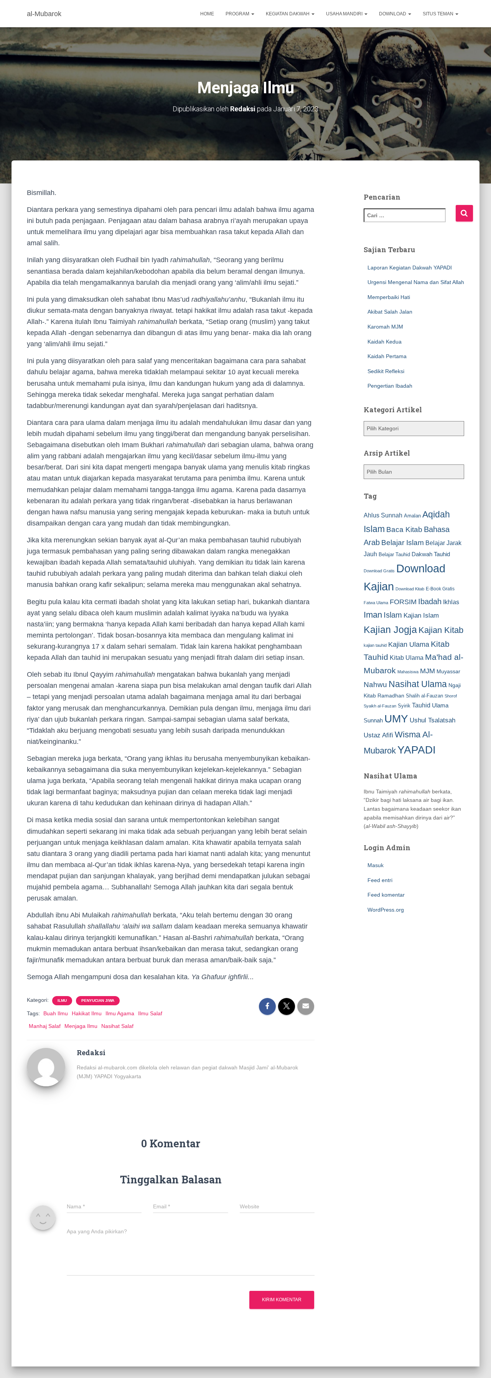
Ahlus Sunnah (383, 515)
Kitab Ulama (406, 657)
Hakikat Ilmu (87, 1013)
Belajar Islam (402, 543)
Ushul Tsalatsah (432, 720)
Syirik (404, 706)
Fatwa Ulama (376, 602)
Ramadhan (390, 695)
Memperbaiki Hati (388, 297)
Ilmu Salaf (150, 1013)
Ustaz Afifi (378, 735)
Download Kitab (409, 589)
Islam (393, 615)
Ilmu (62, 1000)
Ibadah (430, 601)
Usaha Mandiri (345, 14)
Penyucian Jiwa (97, 1000)
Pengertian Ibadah (389, 386)
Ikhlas (451, 602)
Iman (373, 615)
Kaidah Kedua (384, 342)
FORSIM (403, 602)
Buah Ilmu (55, 1013)
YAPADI (416, 750)
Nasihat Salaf (117, 1026)
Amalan (412, 516)
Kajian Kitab (441, 630)
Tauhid (421, 705)
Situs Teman (439, 14)
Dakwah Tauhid (431, 554)
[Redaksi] (46, 1067)
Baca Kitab (404, 529)
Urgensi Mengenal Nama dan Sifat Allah (415, 282)
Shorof (451, 696)
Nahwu (375, 685)
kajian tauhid (375, 645)
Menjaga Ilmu (80, 1026)
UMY (396, 719)
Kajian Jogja (390, 629)
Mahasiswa (408, 671)
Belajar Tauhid (394, 554)
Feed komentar (386, 895)
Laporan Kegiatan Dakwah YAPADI (409, 267)
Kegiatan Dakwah (288, 14)
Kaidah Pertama (387, 356)
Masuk (375, 865)
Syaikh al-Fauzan (380, 706)
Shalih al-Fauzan (424, 696)
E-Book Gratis (440, 588)
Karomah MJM (385, 327)
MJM (427, 671)
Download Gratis (379, 570)
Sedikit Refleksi (385, 371)
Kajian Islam (421, 615)
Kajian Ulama (408, 644)
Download (393, 14)
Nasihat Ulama (418, 684)
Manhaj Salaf (45, 1026)
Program (238, 14)
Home (207, 14)
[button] (252, 14)
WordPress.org (385, 910)
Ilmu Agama (119, 1013)
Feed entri (379, 880)
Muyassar (448, 671)
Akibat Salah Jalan (389, 312)
